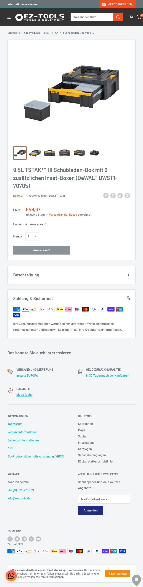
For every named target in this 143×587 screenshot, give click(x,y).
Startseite (13, 32)
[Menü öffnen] (9, 17)
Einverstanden (118, 573)
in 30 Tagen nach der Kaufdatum (107, 375)
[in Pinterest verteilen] (113, 195)
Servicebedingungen (92, 455)
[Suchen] (118, 17)
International (86, 442)
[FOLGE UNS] (10, 539)
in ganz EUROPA (27, 375)
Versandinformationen (22, 432)
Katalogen (85, 449)
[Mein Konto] (131, 17)
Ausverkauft (41, 250)
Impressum (15, 424)
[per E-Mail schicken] (127, 195)
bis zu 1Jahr (24, 394)
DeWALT (18, 195)
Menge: (18, 236)
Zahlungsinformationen (23, 440)
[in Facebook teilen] (106, 195)
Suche (82, 436)
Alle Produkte (32, 32)
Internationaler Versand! (23, 4)
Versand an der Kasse (63, 214)
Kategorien (85, 423)
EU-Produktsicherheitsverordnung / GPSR (35, 456)
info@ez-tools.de (19, 498)
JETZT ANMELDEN (120, 4)
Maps (81, 430)
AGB (10, 448)
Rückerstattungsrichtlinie (95, 461)
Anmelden (91, 510)
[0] (139, 17)
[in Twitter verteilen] (120, 195)
